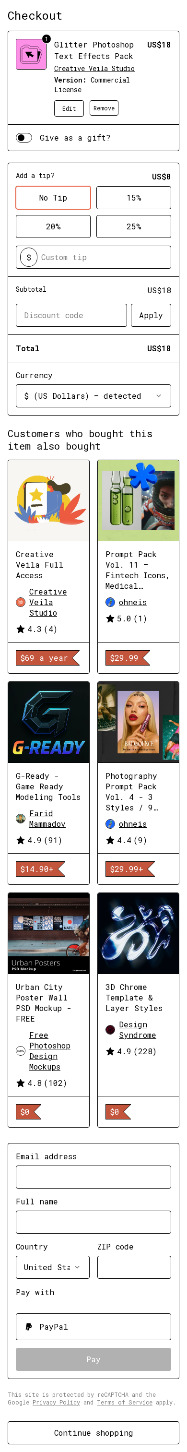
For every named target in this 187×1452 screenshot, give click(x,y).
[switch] (24, 138)
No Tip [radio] (53, 197)
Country (32, 1246)
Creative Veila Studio (94, 68)
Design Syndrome (137, 1029)
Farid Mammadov (47, 818)
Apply (151, 315)
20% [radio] (53, 226)
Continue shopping (93, 1433)
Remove (104, 108)
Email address (46, 1156)
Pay (93, 1359)
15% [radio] (134, 197)
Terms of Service (124, 1402)
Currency (34, 375)
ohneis (133, 602)
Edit (69, 108)
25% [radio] (134, 226)
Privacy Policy (56, 1402)
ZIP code (115, 1246)
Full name (37, 1201)
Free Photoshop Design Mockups (49, 1050)
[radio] (93, 1326)
